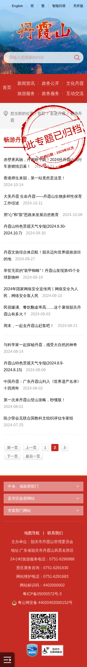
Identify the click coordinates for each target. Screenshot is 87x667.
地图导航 (32, 533)
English (17, 6)
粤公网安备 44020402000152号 (45, 603)
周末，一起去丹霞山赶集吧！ (29, 326)
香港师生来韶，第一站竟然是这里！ (34, 178)
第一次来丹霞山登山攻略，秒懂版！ (34, 400)
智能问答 (59, 6)
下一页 (12, 456)
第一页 (12, 447)
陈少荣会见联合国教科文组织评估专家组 (38, 418)
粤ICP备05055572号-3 (42, 594)
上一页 (31, 447)
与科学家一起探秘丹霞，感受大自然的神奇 (40, 345)
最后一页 (33, 456)
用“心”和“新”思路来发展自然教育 (31, 215)
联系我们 (55, 533)
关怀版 (78, 6)
